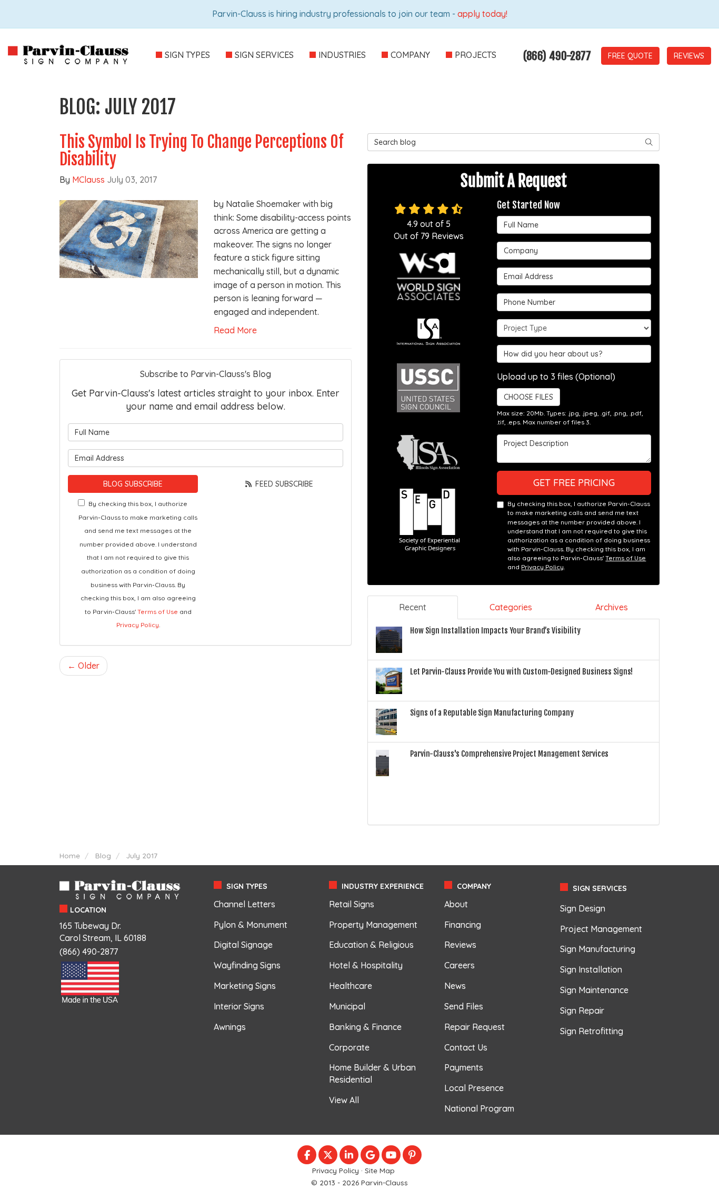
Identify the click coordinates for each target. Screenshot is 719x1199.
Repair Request (474, 1027)
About (456, 904)
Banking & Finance (365, 1027)
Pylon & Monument (250, 924)
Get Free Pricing (574, 483)
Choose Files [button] (528, 397)
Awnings (230, 1027)
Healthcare (350, 985)
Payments (463, 1067)
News (455, 985)
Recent (412, 607)
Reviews (689, 56)
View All (344, 1100)
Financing (462, 924)
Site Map (380, 1170)
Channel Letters (244, 904)
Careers (459, 965)
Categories (511, 607)
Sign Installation (591, 969)
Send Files (463, 1006)
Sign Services (600, 888)
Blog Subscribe (133, 484)
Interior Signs (239, 1006)
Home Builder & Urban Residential (372, 1073)
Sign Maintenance (594, 990)
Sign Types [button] (187, 54)
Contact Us (465, 1047)
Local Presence (474, 1088)
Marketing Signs (245, 985)
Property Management (373, 924)
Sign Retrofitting (591, 1031)
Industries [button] (342, 54)
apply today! (482, 13)
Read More (235, 330)
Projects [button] (475, 54)
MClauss (88, 179)
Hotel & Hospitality (366, 965)
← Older (83, 665)
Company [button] (410, 54)
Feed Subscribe (283, 484)
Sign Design (582, 908)
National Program (479, 1108)
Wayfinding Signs (247, 965)
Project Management (601, 929)
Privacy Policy (137, 625)
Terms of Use (157, 612)
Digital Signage (243, 944)
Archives (611, 607)
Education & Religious (371, 944)
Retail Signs (351, 904)
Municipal (347, 1006)
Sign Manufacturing (597, 949)
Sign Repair (582, 1010)
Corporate (349, 1047)
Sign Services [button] (264, 54)
